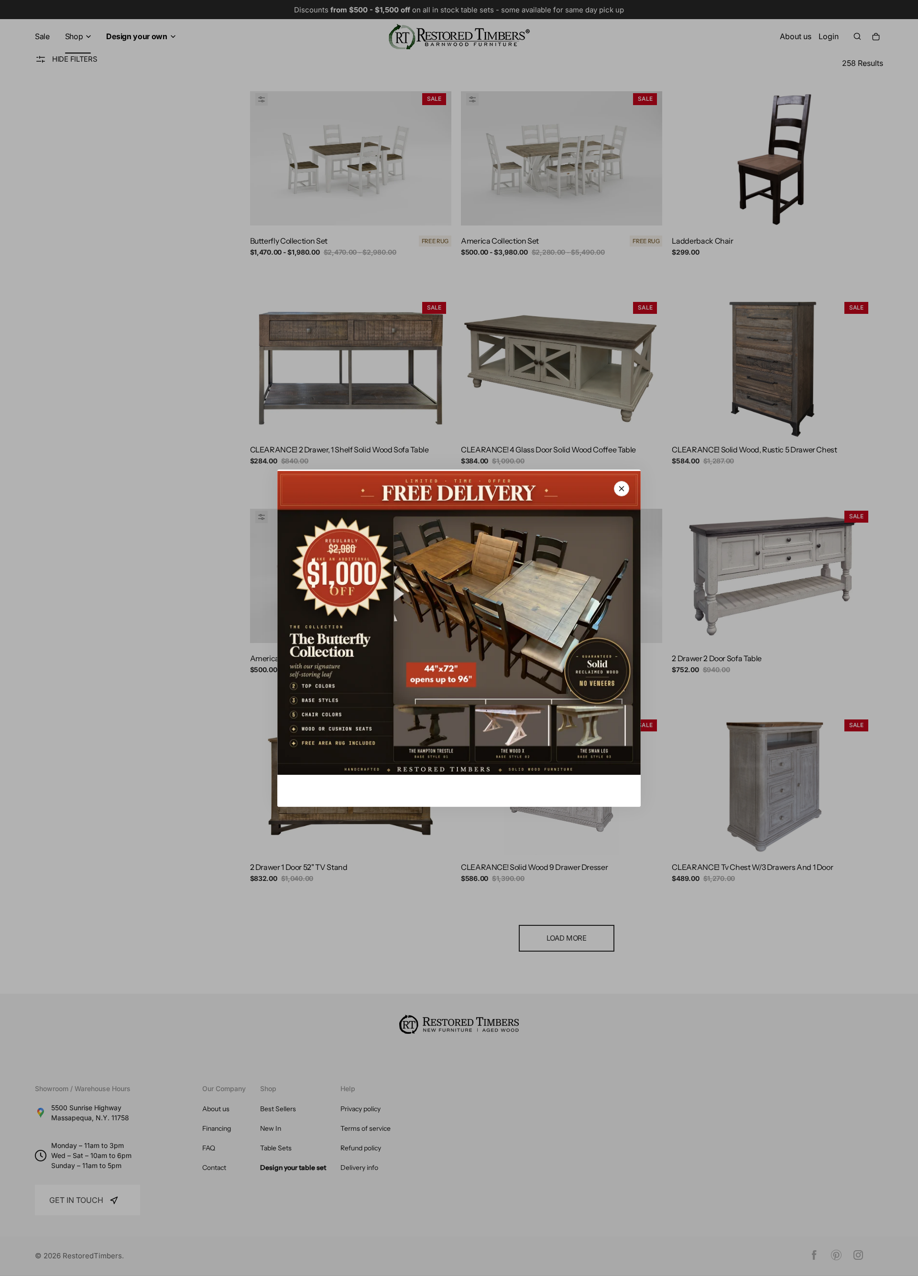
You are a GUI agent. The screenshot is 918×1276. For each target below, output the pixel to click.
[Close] (621, 488)
